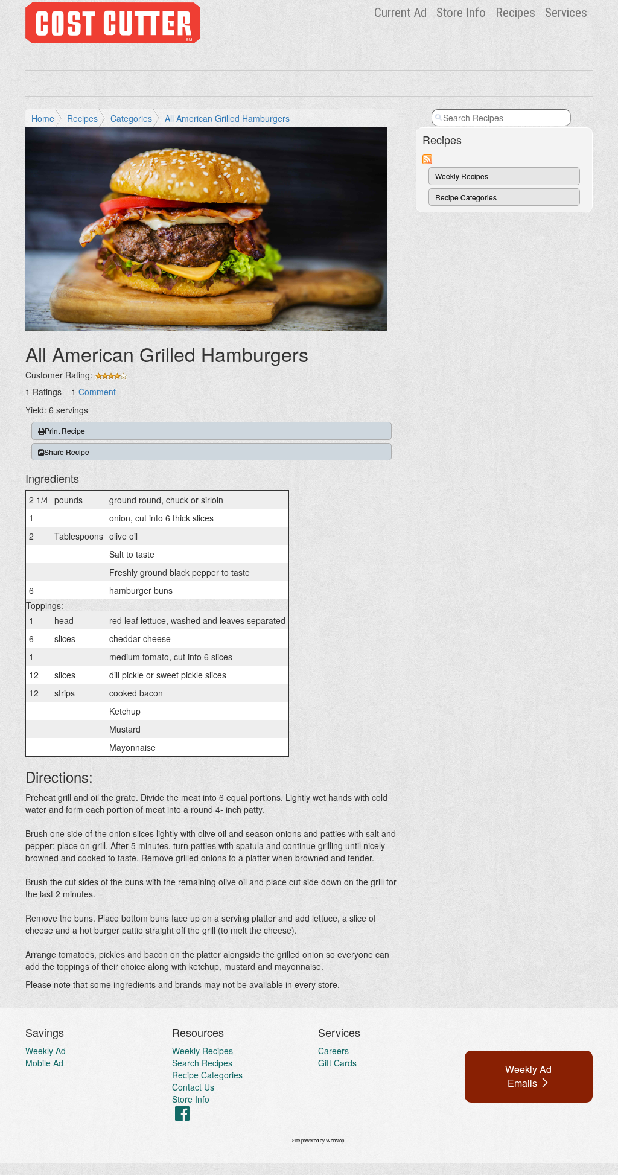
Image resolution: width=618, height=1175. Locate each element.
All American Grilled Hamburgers (227, 118)
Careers (333, 1051)
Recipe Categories (466, 197)
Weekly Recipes (461, 176)
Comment (97, 392)
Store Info (461, 12)
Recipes (515, 12)
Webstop (335, 1140)
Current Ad (400, 12)
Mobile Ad (44, 1063)
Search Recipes (202, 1063)
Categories (131, 118)
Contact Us (193, 1087)
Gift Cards (337, 1063)
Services (566, 12)
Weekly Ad (45, 1051)
